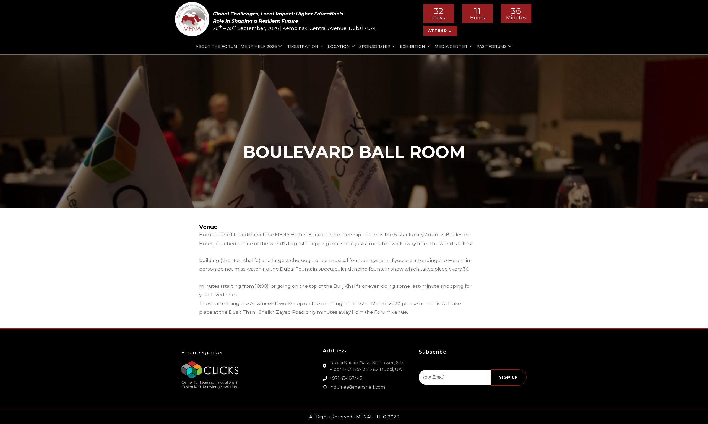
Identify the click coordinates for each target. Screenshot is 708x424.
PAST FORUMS (492, 46)
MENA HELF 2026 (259, 46)
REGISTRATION (302, 46)
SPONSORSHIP (375, 46)
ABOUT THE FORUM (216, 46)
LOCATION (339, 46)
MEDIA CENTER (450, 46)
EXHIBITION (412, 46)
